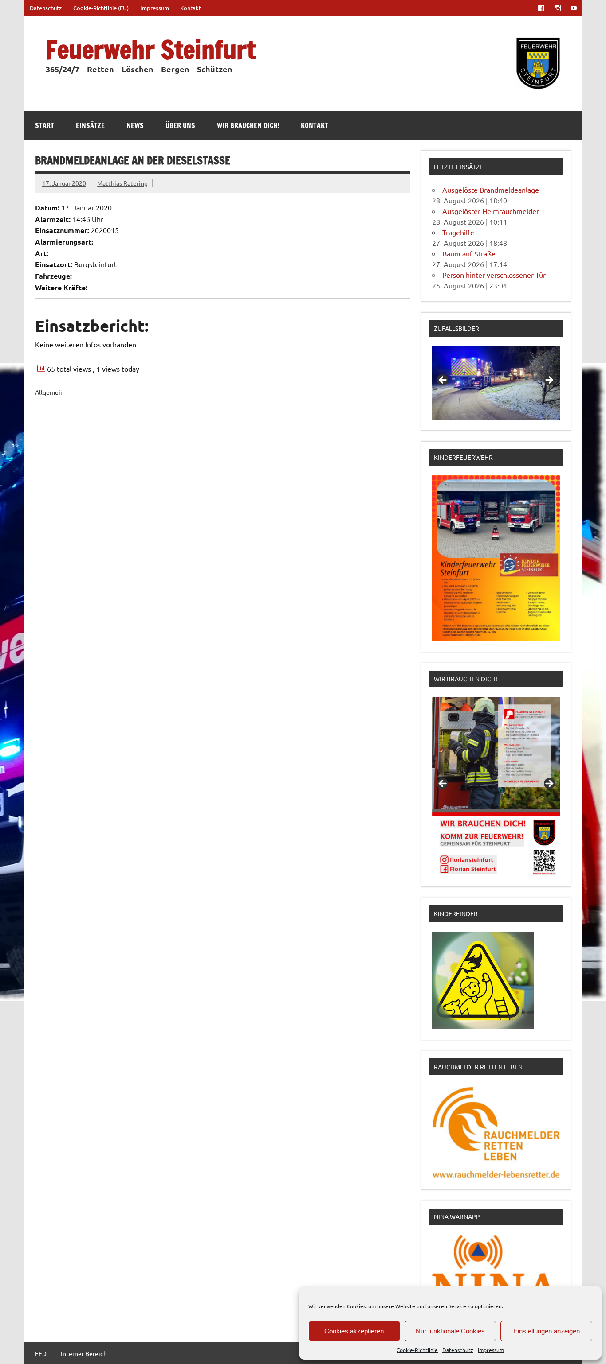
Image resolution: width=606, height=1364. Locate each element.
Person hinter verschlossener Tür (494, 274)
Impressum (491, 1349)
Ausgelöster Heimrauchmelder (490, 210)
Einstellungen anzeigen (546, 1331)
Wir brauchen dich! (248, 125)
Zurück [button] (443, 380)
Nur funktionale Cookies (450, 1331)
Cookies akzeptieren (354, 1331)
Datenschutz (457, 1349)
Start (44, 125)
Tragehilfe (458, 232)
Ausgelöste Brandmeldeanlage (490, 189)
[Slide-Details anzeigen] (496, 383)
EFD (41, 1353)
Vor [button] (548, 380)
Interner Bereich (84, 1353)
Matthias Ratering (122, 183)
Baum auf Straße (469, 253)
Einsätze (90, 125)
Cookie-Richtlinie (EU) (101, 8)
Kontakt (190, 8)
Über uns (180, 125)
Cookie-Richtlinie (417, 1349)
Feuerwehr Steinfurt (151, 49)
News (135, 125)
